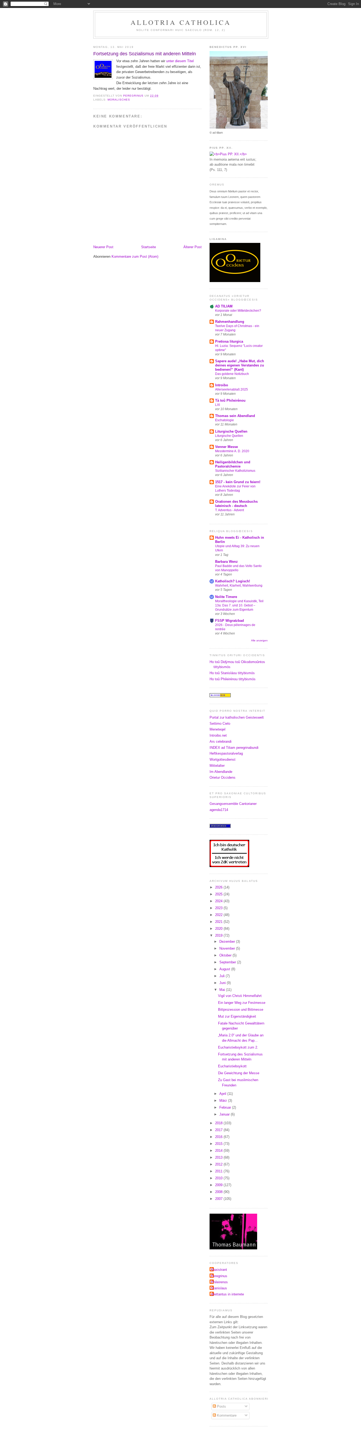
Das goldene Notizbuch (232, 374)
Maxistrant (219, 1270)
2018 (219, 1123)
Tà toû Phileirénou (230, 400)
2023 (219, 908)
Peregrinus (219, 1276)
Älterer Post (192, 247)
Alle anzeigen (259, 640)
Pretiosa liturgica (229, 341)
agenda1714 (219, 810)
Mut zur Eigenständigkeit (237, 1016)
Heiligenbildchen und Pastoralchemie (232, 464)
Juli (222, 976)
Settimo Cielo (220, 723)
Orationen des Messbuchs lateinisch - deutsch (236, 504)
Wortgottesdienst (222, 759)
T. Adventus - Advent (229, 510)
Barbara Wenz (226, 562)
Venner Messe (226, 447)
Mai (222, 990)
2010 (219, 1178)
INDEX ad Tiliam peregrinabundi (234, 748)
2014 (219, 1151)
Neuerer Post (103, 247)
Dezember (227, 942)
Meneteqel (217, 729)
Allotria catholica (181, 22)
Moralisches (119, 99)
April (223, 1094)
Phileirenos (219, 1282)
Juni (223, 983)
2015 (219, 1144)
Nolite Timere (226, 597)
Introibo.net (218, 735)
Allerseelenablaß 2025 (231, 389)
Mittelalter (217, 766)
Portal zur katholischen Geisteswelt (237, 717)
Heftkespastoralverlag (226, 753)
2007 (219, 1199)
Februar (225, 1107)
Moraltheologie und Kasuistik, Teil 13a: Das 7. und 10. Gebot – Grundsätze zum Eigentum (239, 605)
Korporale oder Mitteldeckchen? (238, 310)
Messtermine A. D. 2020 (232, 451)
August (225, 969)
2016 (219, 1137)
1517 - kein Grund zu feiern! (237, 482)
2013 (219, 1157)
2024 (219, 901)
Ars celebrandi (221, 741)
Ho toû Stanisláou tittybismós (232, 673)
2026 (219, 887)
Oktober (226, 955)
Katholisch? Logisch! (232, 581)
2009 (219, 1185)
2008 (219, 1192)
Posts (221, 1406)
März (223, 1101)
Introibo (221, 385)
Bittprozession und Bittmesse (240, 1010)
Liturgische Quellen (231, 431)
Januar (225, 1114)
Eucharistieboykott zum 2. (238, 1047)
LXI (217, 405)
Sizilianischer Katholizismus (235, 471)
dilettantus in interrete (227, 1294)
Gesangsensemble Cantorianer (233, 804)
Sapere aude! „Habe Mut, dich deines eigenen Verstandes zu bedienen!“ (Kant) (239, 365)
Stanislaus (219, 1288)
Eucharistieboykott (232, 1066)
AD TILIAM (224, 306)
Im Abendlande (221, 772)
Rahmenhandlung (229, 322)
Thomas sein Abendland (235, 416)
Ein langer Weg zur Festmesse (241, 1003)
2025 (219, 894)
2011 (219, 1171)
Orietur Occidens (222, 777)
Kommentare (226, 1415)
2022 (219, 915)
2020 (219, 929)
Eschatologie (224, 420)
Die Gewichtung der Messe (238, 1073)
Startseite (148, 247)
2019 (219, 935)
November (227, 948)
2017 (219, 1130)
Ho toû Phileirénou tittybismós (233, 679)
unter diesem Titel (180, 61)
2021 (219, 922)
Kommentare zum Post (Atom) (135, 257)
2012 (219, 1164)
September (228, 962)
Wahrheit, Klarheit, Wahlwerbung (238, 585)
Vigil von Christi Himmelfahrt (240, 996)
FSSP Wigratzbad (229, 621)
